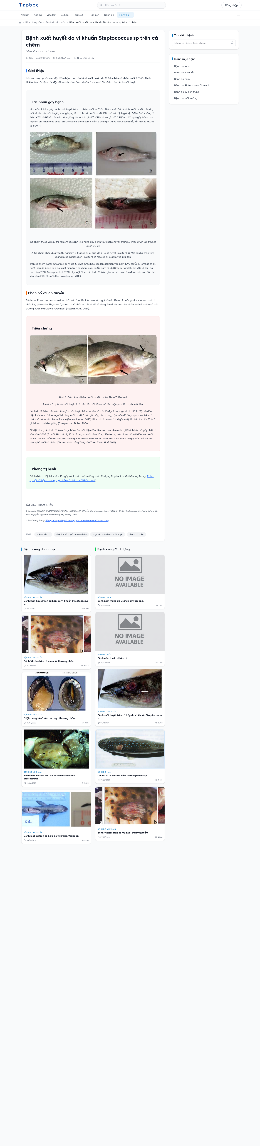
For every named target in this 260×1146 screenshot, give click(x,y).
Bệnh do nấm (182, 79)
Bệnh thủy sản (33, 22)
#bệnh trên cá (43, 534)
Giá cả (38, 14)
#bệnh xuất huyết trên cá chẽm (71, 534)
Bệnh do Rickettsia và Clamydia (192, 85)
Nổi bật (25, 14)
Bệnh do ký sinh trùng (186, 91)
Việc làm (51, 14)
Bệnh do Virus (182, 66)
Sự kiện (95, 14)
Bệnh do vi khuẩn (55, 22)
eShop (65, 14)
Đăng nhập (231, 5)
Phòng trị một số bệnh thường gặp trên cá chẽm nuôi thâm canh (77, 520)
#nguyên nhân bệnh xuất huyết (107, 534)
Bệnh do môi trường (185, 98)
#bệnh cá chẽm (136, 534)
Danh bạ (109, 14)
